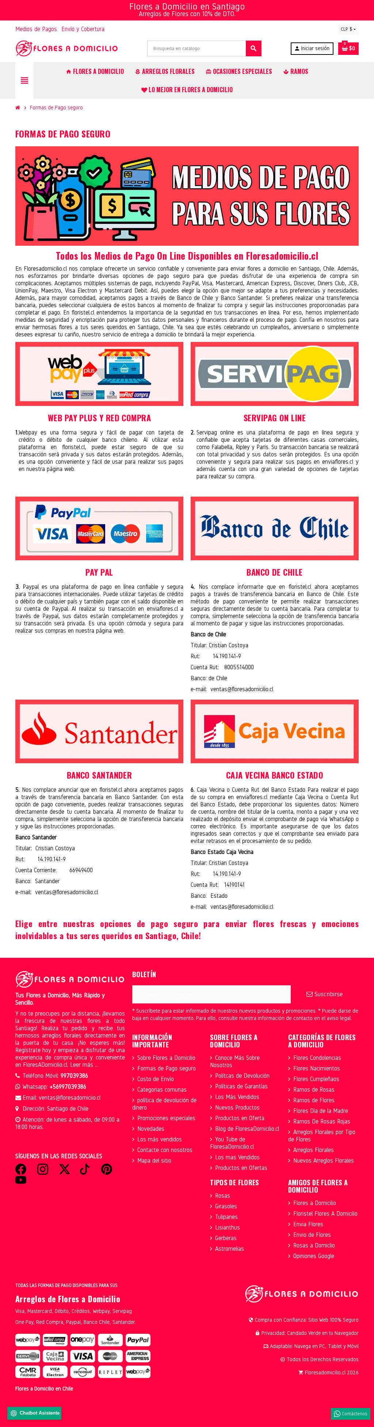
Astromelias (229, 1248)
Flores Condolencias (317, 1057)
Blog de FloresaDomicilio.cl (247, 1128)
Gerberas (226, 1238)
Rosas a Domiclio (314, 1245)
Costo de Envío (155, 1079)
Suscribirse (328, 994)
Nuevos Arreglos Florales (323, 1160)
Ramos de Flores (314, 1100)
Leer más (82, 1064)
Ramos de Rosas (314, 1089)
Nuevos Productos (237, 1107)
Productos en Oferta (239, 1118)
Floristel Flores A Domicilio (325, 1213)
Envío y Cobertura (82, 29)
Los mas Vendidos (237, 1157)
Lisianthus (227, 1227)
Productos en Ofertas (241, 1167)
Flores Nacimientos (316, 1068)
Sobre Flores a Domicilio (166, 1057)
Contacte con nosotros (164, 1150)
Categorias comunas (162, 1089)
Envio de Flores (312, 1234)
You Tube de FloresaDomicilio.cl (232, 1143)
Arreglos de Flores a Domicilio (67, 1298)
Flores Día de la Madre (320, 1110)
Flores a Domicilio (314, 1203)
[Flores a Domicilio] (66, 48)
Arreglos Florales (313, 1150)
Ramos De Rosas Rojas (321, 1121)
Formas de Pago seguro (166, 1068)
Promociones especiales (166, 1118)
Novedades (150, 1128)
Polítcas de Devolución (242, 1075)
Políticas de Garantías (241, 1086)
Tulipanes (226, 1216)
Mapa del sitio (154, 1160)
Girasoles (226, 1206)
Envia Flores (308, 1224)
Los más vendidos (159, 1139)
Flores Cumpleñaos (316, 1079)
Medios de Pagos (36, 29)
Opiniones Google (313, 1256)
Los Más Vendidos (237, 1096)
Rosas (222, 1195)
